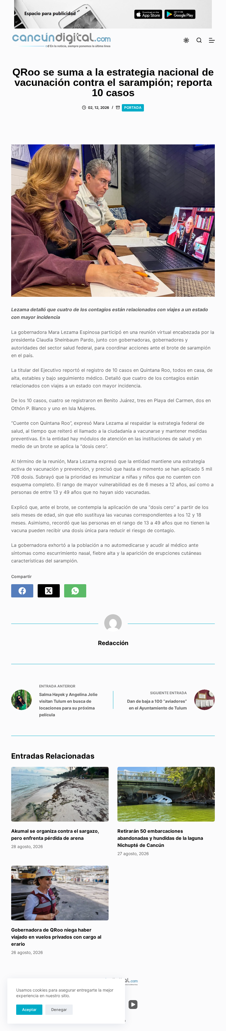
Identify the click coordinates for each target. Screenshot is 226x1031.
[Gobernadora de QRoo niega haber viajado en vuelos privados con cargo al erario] (60, 893)
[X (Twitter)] (49, 590)
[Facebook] (22, 590)
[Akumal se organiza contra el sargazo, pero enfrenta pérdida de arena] (60, 794)
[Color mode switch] (186, 40)
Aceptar (29, 1009)
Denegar (59, 1009)
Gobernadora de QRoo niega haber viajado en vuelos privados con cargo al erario (56, 937)
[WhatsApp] (75, 590)
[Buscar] (199, 40)
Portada (133, 107)
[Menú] (212, 40)
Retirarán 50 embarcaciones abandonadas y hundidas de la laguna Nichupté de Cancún (160, 838)
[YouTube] (133, 1004)
